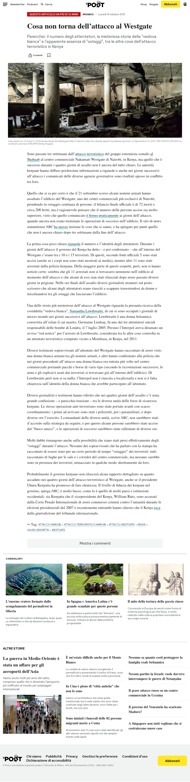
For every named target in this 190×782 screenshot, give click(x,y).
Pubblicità (54, 756)
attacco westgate (122, 524)
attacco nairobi (49, 524)
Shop (143, 4)
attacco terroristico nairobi (85, 524)
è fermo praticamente (102, 215)
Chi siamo (33, 756)
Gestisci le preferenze (100, 756)
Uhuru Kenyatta (38, 530)
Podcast (32, 4)
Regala (154, 4)
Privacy (72, 756)
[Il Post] (95, 4)
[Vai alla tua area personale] (185, 4)
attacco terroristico (89, 153)
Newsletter (17, 4)
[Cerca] (42, 4)
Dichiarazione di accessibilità (48, 760)
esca (157, 507)
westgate (58, 530)
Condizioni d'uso (135, 756)
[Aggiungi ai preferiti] (49, 55)
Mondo (88, 14)
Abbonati (170, 4)
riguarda (74, 243)
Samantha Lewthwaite (86, 310)
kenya (141, 524)
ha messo (61, 226)
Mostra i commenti (95, 543)
